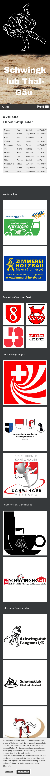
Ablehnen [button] (9, 772)
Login (6, 106)
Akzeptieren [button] (23, 772)
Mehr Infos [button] (7, 766)
